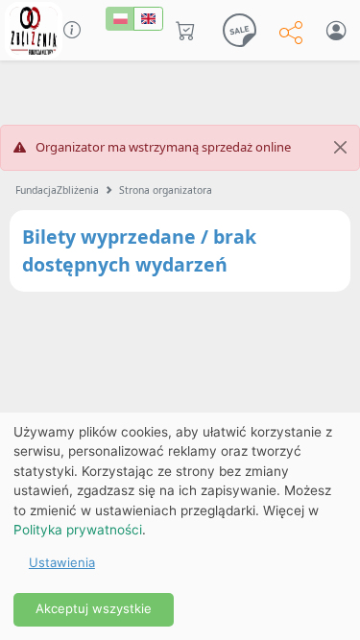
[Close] (340, 148)
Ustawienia (62, 562)
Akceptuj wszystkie (94, 608)
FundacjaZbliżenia (57, 190)
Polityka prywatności (77, 529)
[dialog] (180, 526)
